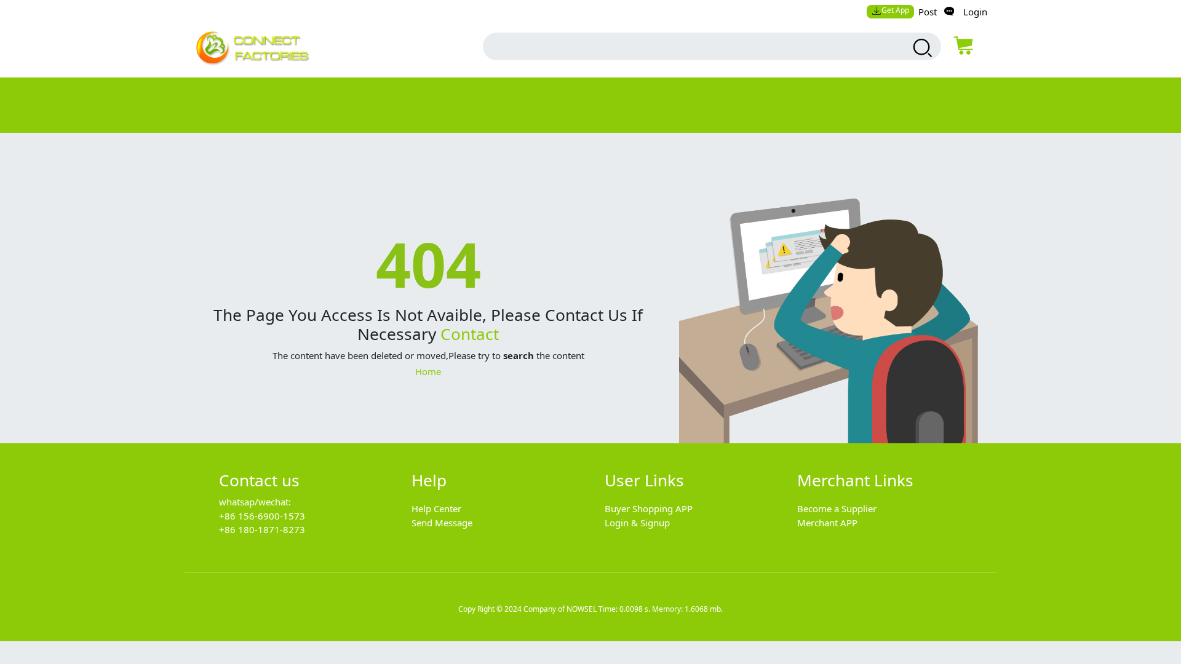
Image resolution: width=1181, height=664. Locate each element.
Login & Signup (637, 522)
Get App (895, 10)
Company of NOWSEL (560, 609)
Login (975, 12)
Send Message (442, 522)
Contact (469, 334)
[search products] (921, 48)
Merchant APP (827, 522)
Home (428, 371)
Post (927, 12)
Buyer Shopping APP (649, 508)
